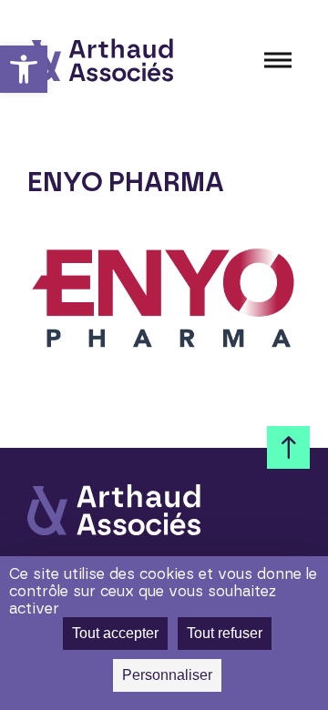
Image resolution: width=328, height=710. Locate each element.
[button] (23, 69)
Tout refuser (224, 633)
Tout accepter (115, 633)
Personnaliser (167, 675)
